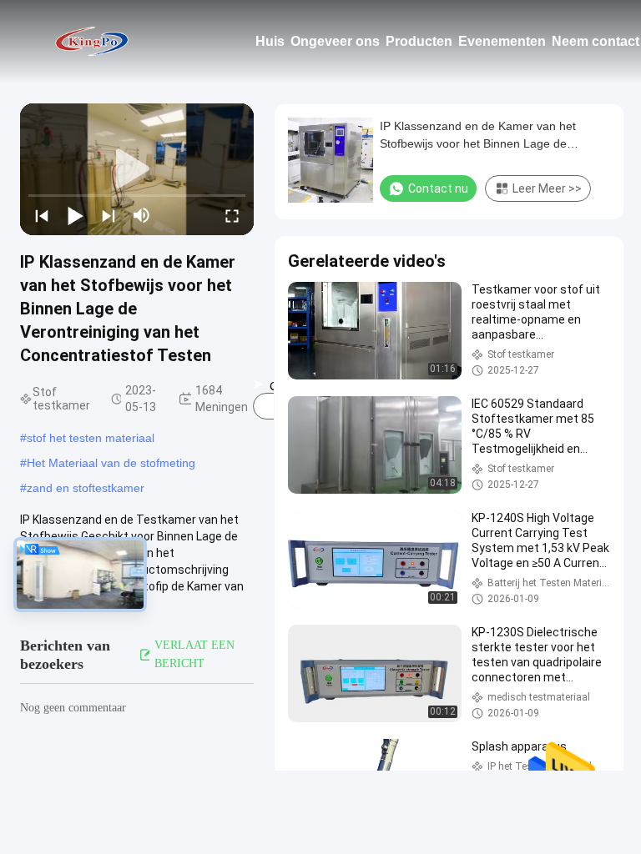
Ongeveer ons (335, 41)
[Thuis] (92, 42)
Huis (270, 41)
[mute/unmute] (142, 215)
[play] (137, 169)
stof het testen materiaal (90, 438)
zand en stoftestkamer (85, 488)
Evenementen (502, 41)
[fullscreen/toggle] (232, 215)
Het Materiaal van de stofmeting (111, 463)
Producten (419, 41)
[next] (108, 215)
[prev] (41, 215)
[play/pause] (75, 215)
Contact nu (438, 188)
